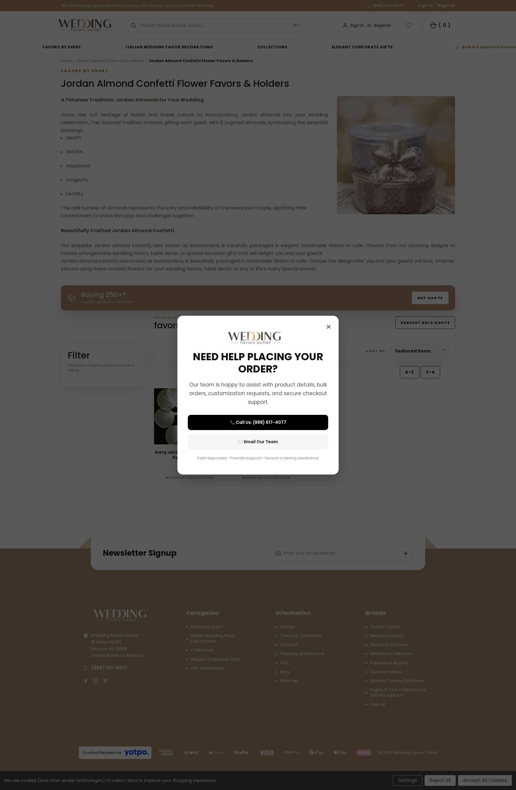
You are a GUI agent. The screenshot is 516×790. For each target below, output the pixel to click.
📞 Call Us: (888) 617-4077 (258, 422)
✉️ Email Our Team (258, 442)
